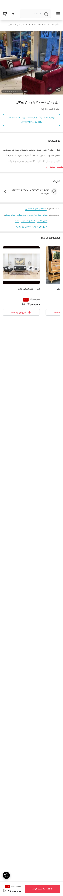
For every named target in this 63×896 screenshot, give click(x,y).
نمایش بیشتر (56, 167)
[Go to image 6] (13, 91)
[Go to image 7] (11, 91)
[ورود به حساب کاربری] (14, 13)
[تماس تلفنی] (6, 875)
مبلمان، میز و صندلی (17, 24)
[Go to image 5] (15, 91)
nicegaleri (55, 24)
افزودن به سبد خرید (42, 889)
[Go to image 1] (25, 91)
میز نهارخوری (34, 215)
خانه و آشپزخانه (39, 24)
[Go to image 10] (5, 91)
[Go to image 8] (9, 91)
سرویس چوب (23, 226)
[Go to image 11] (3, 91)
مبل (45, 215)
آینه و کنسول (28, 220)
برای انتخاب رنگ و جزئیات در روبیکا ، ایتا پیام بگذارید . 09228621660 (32, 120)
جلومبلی (21, 215)
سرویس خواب (40, 226)
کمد (17, 220)
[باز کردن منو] (57, 13)
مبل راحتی (42, 220)
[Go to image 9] (7, 91)
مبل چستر (10, 215)
